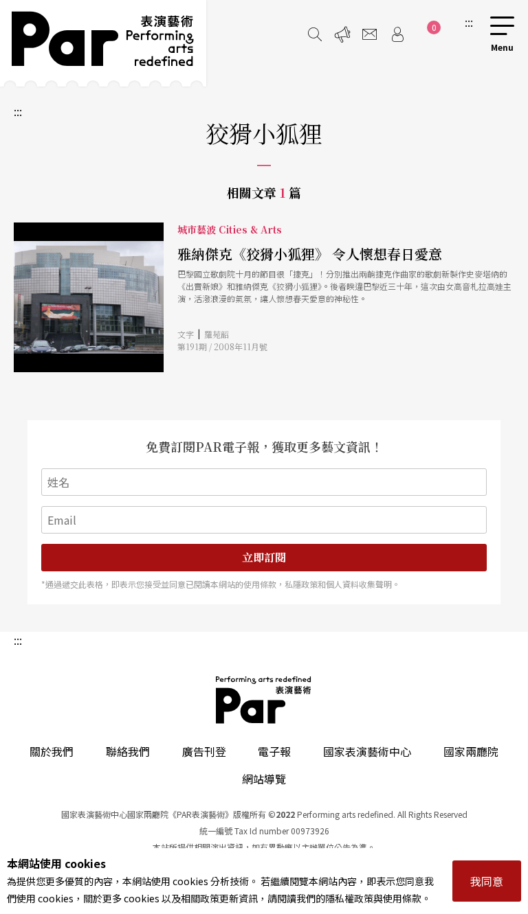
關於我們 (52, 751)
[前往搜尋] (315, 34)
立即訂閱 (264, 557)
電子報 (274, 751)
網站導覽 (264, 778)
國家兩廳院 (470, 751)
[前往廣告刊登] (342, 34)
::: (469, 22)
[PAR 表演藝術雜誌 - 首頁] (103, 43)
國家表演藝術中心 (367, 751)
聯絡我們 (128, 751)
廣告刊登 (204, 751)
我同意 (486, 881)
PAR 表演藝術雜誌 (264, 700)
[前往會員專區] (397, 34)
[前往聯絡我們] (370, 34)
